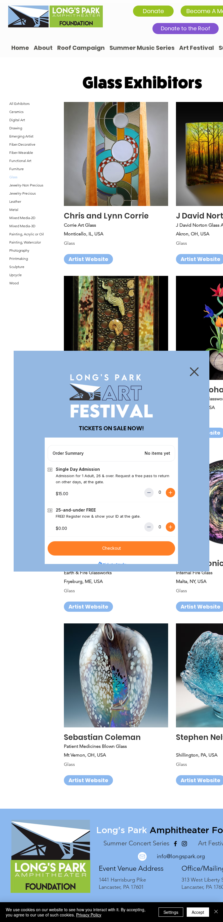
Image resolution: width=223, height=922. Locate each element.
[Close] (216, 912)
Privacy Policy (88, 915)
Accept (198, 912)
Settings (170, 912)
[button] (194, 371)
